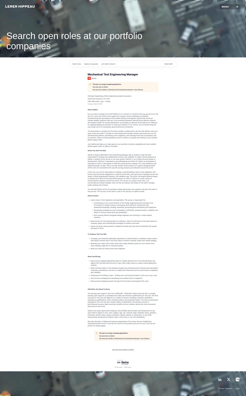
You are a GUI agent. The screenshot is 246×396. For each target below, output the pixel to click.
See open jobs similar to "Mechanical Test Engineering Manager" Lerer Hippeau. (118, 89)
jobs (76, 64)
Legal (237, 388)
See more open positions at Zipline (123, 349)
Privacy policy (118, 367)
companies (91, 64)
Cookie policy (127, 367)
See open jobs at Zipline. (100, 87)
